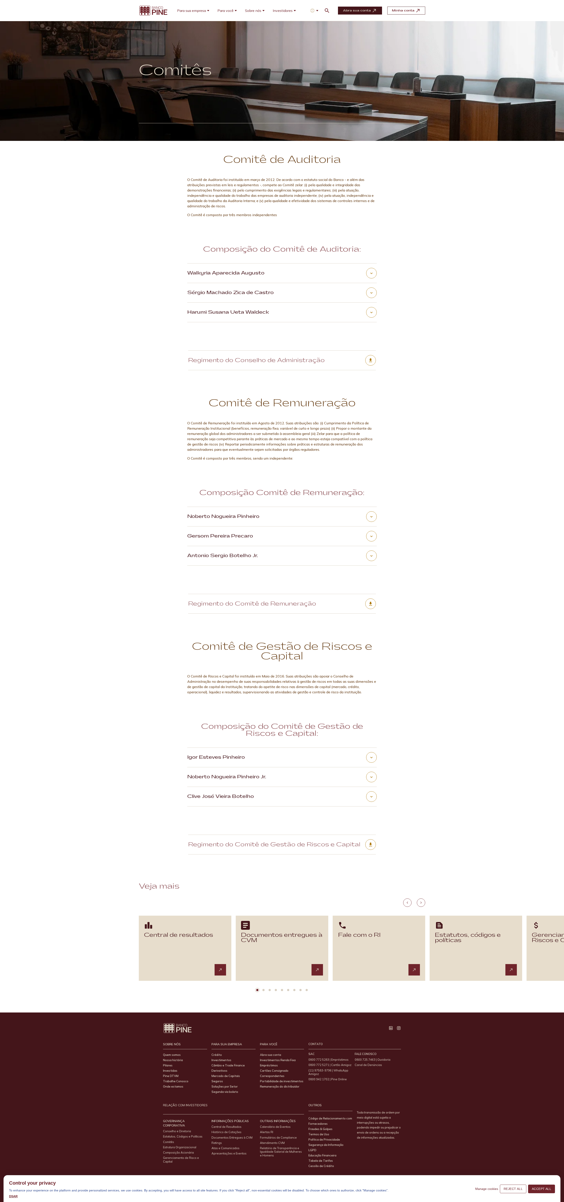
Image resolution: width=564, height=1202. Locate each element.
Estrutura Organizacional (179, 1147)
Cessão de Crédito (321, 1166)
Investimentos (221, 1060)
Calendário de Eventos (275, 1126)
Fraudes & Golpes (320, 1129)
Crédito (217, 1055)
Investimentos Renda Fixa (278, 1060)
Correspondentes (272, 1076)
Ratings (217, 1143)
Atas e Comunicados (225, 1148)
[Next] (421, 902)
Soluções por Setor (225, 1086)
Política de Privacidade (324, 1139)
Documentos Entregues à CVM (232, 1137)
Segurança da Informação (325, 1145)
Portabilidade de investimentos (281, 1081)
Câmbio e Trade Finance (228, 1065)
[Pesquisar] (327, 10)
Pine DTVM (170, 1076)
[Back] (407, 902)
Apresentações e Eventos (229, 1153)
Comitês (168, 1142)
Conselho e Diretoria (177, 1131)
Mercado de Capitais (226, 1076)
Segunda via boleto (225, 1091)
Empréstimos (269, 1065)
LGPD (312, 1150)
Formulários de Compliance (278, 1137)
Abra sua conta (270, 1055)
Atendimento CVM (272, 1143)
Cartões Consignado (274, 1070)
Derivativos (219, 1070)
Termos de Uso (318, 1134)
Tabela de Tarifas (320, 1160)
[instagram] (399, 1028)
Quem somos (172, 1055)
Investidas (170, 1070)
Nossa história (173, 1060)
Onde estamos (173, 1086)
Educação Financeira (322, 1155)
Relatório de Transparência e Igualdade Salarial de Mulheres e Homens (281, 1151)
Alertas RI (266, 1132)
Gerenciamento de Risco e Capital (181, 1159)
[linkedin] (391, 1028)
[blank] (220, 970)
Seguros (217, 1081)
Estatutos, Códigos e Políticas (182, 1136)
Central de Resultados (226, 1126)
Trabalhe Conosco (175, 1081)
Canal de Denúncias (368, 1065)
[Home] (153, 11)
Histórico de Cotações (226, 1132)
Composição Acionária (178, 1152)
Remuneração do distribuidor (279, 1086)
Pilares (168, 1065)
